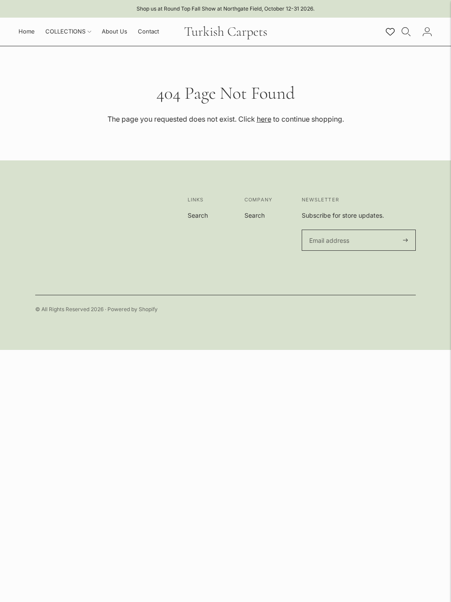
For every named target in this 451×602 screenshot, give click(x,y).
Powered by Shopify (132, 309)
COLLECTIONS (65, 31)
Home (26, 31)
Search (198, 215)
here (264, 119)
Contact (148, 31)
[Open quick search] (406, 31)
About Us (114, 31)
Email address (328, 230)
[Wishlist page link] (390, 31)
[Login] (427, 31)
